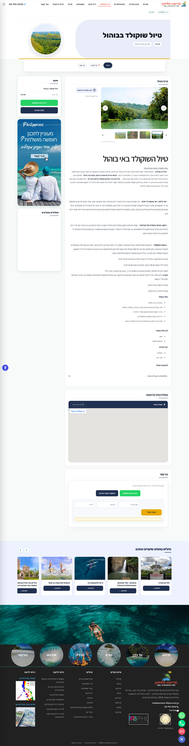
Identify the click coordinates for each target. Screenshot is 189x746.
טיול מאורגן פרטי (86, 679)
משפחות (80, 4)
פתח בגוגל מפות (77, 404)
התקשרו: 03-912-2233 (107, 493)
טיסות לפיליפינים (57, 695)
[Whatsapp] (181, 715)
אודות (145, 4)
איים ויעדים (134, 4)
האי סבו (118, 698)
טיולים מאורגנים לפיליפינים (81, 707)
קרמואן (118, 702)
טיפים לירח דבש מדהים (54, 704)
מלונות (90, 702)
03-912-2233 (39, 110)
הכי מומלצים (87, 683)
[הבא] (20, 550)
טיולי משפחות (87, 688)
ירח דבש (92, 4)
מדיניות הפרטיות (90, 743)
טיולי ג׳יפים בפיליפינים (83, 717)
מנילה (118, 679)
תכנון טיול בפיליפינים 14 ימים (35, 239)
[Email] (181, 731)
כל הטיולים (105, 4)
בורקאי (118, 688)
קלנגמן (118, 712)
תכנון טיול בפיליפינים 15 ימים (35, 256)
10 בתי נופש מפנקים (55, 709)
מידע (70, 4)
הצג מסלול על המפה (84, 90)
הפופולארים (119, 4)
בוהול (119, 693)
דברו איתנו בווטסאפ (130, 493)
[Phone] (181, 723)
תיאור (108, 65)
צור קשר (45, 4)
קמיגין (118, 707)
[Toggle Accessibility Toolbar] (5, 367)
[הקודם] (26, 550)
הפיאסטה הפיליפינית (55, 699)
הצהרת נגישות (76, 743)
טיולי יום (151, 12)
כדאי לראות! (58, 4)
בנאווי (118, 683)
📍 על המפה (95, 65)
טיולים (90, 698)
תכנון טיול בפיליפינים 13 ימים (35, 223)
